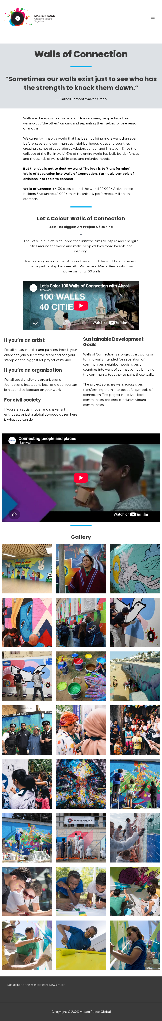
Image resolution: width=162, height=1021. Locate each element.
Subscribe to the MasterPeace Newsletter (36, 985)
